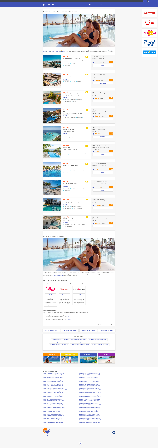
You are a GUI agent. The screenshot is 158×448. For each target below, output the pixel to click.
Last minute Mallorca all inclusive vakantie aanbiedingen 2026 (89, 377)
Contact (53, 431)
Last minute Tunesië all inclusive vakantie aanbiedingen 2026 (89, 399)
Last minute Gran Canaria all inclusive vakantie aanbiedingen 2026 (54, 410)
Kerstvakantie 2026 (106, 354)
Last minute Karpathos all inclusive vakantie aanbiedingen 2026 (53, 415)
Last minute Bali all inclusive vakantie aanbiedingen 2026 (89, 414)
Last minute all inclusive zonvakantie (90, 347)
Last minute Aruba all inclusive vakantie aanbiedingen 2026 (53, 395)
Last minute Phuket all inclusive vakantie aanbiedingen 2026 (53, 374)
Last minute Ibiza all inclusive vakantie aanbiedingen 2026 (52, 411)
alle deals (50, 294)
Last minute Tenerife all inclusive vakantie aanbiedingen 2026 (53, 384)
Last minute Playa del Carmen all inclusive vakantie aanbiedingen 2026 (55, 389)
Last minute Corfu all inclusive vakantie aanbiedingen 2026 (52, 399)
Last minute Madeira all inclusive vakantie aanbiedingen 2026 (89, 374)
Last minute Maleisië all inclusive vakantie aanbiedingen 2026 (89, 393)
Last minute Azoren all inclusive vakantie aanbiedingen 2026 (53, 396)
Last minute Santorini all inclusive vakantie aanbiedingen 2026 (53, 378)
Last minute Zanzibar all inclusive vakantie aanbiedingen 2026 (89, 395)
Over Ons (63, 431)
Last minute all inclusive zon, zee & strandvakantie (70, 347)
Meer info (65, 61)
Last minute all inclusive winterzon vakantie (100, 344)
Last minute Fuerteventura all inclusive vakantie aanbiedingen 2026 (54, 408)
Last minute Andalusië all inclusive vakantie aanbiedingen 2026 (53, 393)
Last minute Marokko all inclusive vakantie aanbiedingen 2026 (89, 412)
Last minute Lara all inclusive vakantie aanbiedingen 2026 (89, 384)
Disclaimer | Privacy (58, 431)
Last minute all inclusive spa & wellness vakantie (59, 344)
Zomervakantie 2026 (70, 354)
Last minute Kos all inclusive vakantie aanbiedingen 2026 (52, 418)
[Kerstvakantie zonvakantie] (106, 359)
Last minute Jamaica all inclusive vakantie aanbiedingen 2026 (53, 414)
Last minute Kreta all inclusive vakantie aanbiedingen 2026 (52, 419)
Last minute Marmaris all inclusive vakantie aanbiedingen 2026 (90, 392)
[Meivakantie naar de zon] (51, 359)
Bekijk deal (103, 65)
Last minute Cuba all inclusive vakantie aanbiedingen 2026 (52, 403)
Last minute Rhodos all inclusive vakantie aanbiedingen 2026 (53, 376)
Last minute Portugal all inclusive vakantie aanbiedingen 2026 (89, 411)
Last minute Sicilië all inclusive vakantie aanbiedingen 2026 (53, 381)
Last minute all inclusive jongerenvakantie (55, 342)
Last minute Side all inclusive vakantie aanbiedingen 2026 (89, 381)
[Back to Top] (80, 443)
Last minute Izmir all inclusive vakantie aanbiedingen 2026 (89, 403)
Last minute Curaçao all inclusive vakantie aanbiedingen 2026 (53, 404)
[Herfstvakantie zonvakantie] (88, 359)
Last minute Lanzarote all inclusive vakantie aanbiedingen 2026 (53, 422)
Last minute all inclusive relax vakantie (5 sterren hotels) (100, 342)
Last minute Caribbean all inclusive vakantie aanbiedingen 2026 (90, 422)
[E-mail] (113, 432)
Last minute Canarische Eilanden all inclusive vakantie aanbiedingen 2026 (91, 378)
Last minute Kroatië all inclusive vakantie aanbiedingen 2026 (89, 407)
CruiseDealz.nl (68, 317)
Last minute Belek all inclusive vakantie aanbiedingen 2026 (53, 391)
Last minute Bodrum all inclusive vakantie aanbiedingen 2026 (89, 388)
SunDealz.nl (68, 315)
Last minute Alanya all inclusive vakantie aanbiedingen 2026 (89, 408)
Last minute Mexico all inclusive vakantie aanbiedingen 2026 (89, 421)
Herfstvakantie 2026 (88, 354)
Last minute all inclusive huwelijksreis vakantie (98, 339)
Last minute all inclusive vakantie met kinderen (80, 344)
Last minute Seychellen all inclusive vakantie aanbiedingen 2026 (90, 404)
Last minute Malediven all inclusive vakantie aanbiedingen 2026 (90, 406)
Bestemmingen (93, 4)
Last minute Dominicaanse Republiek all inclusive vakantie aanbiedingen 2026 (56, 406)
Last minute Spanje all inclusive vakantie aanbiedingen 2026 (89, 415)
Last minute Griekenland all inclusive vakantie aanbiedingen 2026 (90, 419)
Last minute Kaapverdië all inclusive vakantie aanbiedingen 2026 (90, 391)
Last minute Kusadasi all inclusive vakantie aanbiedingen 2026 (90, 396)
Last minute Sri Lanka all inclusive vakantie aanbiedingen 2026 (90, 389)
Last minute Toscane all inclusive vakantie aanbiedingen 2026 (53, 385)
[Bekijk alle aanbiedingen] (149, 12)
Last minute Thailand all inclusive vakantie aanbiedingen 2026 (89, 397)
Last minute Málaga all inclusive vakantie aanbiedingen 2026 (89, 376)
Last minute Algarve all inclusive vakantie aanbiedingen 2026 (53, 392)
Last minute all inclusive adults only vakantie (60, 339)
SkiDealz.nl (68, 316)
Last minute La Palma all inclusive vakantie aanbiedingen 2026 (53, 421)
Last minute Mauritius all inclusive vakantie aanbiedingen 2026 (53, 388)
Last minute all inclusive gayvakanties (78, 339)
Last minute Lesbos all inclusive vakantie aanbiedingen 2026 (89, 373)
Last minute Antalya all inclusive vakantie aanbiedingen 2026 (89, 385)
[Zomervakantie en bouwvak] (69, 359)
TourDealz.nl (68, 319)
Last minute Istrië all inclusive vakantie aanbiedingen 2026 (52, 412)
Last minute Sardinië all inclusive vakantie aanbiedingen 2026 (53, 380)
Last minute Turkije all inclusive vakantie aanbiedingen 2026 (89, 400)
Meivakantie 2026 (52, 354)
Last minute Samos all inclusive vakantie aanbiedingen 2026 (53, 377)
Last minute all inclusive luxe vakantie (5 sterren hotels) (76, 342)
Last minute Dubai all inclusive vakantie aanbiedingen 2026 (89, 410)
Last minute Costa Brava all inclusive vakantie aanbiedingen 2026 (54, 400)
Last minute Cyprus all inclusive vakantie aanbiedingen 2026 (89, 418)
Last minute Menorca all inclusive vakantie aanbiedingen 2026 (53, 373)
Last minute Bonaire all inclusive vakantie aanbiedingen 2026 (53, 397)
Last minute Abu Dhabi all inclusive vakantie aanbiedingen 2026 (90, 380)
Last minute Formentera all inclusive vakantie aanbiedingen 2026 (53, 407)
